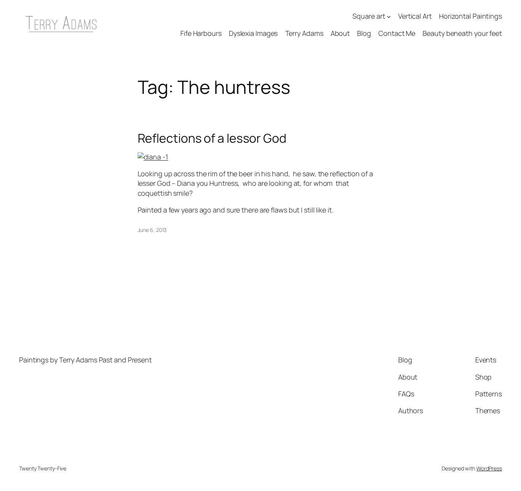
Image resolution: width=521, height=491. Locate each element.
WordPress (489, 468)
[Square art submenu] (389, 16)
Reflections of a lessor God (212, 138)
